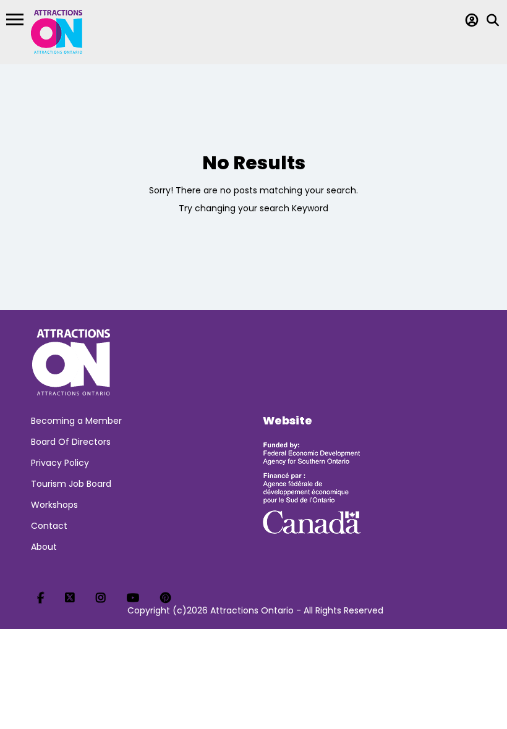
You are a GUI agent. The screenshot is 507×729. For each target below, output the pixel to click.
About (44, 547)
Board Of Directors (71, 442)
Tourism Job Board (71, 484)
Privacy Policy (60, 463)
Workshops (54, 505)
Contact (49, 526)
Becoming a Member (76, 421)
